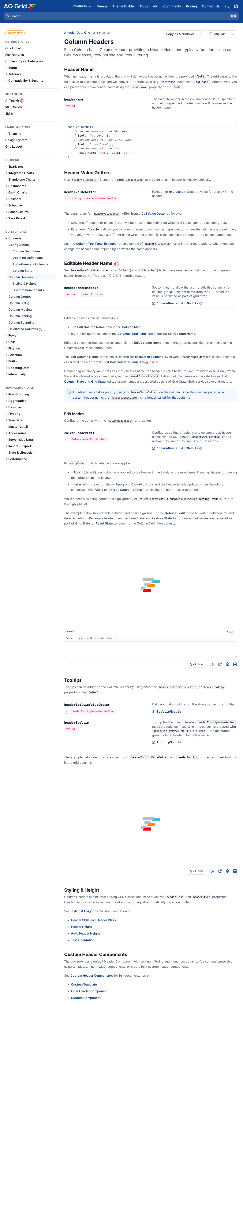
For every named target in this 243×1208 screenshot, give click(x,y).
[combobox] (222, 33)
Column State (74, 381)
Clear (230, 631)
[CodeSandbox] (227, 664)
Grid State (98, 381)
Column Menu (132, 327)
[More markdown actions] (201, 34)
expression (177, 191)
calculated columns (149, 357)
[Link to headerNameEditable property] (102, 288)
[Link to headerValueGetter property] (100, 192)
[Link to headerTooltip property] (93, 722)
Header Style (80, 920)
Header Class (106, 920)
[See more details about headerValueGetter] (66, 198)
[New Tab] (220, 664)
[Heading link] (98, 69)
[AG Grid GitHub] (236, 6)
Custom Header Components (91, 975)
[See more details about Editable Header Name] (66, 439)
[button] (121, 16)
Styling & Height (82, 911)
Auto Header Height (85, 933)
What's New (15, 32)
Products (80, 6)
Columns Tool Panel (132, 334)
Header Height (81, 927)
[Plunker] (235, 664)
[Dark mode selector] (227, 6)
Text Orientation (83, 940)
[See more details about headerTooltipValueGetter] (66, 711)
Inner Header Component (89, 991)
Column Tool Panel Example (96, 243)
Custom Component (86, 998)
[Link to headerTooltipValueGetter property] (114, 705)
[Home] (20, 6)
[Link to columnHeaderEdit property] (98, 433)
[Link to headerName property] (87, 99)
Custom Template (84, 984)
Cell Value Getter (153, 213)
